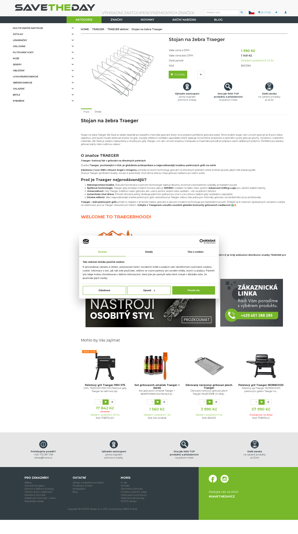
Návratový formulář (35, 495)
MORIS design (129, 501)
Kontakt (125, 485)
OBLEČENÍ (18, 70)
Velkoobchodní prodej (132, 498)
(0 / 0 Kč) (265, 12)
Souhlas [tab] (102, 251)
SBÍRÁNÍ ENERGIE (22, 82)
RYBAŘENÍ (18, 100)
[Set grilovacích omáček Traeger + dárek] (157, 366)
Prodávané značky (83, 485)
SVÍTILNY (18, 34)
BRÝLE (16, 94)
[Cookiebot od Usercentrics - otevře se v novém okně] (201, 241)
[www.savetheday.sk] (252, 12)
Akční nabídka (184, 19)
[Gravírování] (151, 303)
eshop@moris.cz (43, 457)
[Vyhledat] (242, 12)
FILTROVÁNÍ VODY (23, 52)
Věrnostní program (35, 485)
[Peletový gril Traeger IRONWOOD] (261, 366)
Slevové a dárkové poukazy (39, 488)
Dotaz (98, 111)
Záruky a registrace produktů (88, 482)
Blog (218, 19)
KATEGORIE (84, 19)
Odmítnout (104, 290)
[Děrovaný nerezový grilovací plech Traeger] (209, 366)
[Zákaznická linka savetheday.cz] (251, 303)
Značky (117, 19)
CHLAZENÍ (18, 88)
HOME (85, 29)
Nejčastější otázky (34, 501)
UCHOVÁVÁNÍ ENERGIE (25, 76)
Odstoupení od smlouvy (134, 495)
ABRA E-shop (130, 509)
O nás (124, 482)
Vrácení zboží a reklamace (38, 491)
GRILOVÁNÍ (19, 46)
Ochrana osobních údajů (134, 491)
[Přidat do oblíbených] (200, 74)
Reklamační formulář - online (40, 498)
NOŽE (16, 58)
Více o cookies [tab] (195, 251)
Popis (86, 111)
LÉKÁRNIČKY (20, 40)
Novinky (147, 19)
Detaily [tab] (149, 251)
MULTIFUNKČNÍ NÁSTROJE (28, 28)
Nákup (28, 482)
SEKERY (17, 64)
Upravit (147, 290)
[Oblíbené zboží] (276, 12)
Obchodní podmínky (132, 488)
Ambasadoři (79, 488)
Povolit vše (194, 290)
